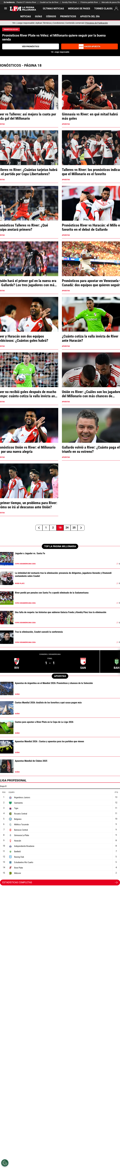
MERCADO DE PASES (79, 8)
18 (60, 527)
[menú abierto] (5, 9)
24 (67, 527)
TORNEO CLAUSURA (105, 8)
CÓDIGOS (51, 16)
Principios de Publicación (96, 23)
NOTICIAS (25, 16)
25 (74, 527)
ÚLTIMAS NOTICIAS (53, 8)
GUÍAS (38, 16)
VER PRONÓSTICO (30, 46)
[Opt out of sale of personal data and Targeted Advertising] (4, 1163)
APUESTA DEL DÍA (90, 16)
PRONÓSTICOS (68, 16)
